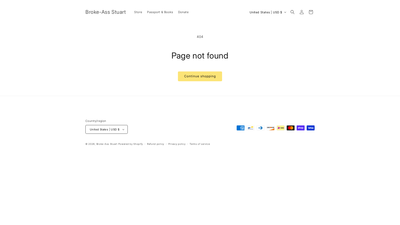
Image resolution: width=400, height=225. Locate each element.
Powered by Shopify (130, 143)
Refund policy (155, 143)
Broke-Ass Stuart (107, 143)
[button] (292, 12)
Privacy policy (177, 143)
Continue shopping (200, 76)
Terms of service (200, 143)
